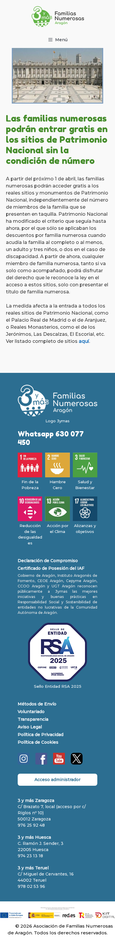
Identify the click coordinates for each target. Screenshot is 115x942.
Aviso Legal (30, 727)
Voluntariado (31, 711)
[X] (77, 763)
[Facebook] (41, 763)
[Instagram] (23, 763)
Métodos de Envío (37, 704)
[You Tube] (59, 763)
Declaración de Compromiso (48, 560)
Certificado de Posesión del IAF (51, 568)
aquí (84, 341)
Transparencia (33, 719)
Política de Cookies (38, 742)
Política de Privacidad (40, 734)
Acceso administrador (57, 779)
